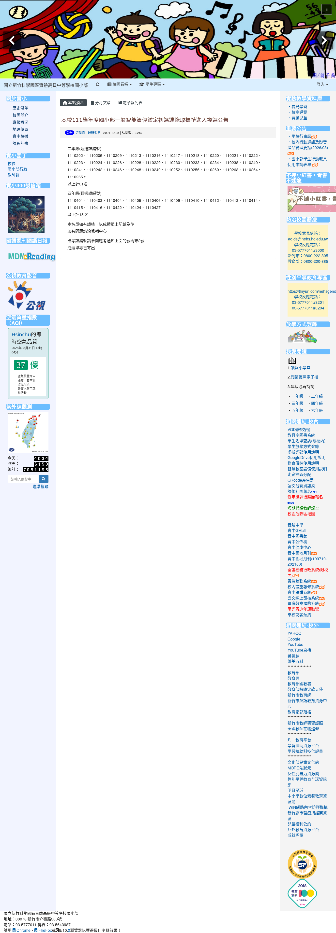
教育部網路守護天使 (305, 689)
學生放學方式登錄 (303, 446)
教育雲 (293, 678)
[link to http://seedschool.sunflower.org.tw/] (302, 863)
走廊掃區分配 (299, 474)
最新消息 (94, 132)
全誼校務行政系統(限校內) (308, 572)
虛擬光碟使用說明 (303, 452)
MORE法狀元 (299, 768)
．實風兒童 (297, 118)
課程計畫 (20, 143)
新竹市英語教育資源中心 (307, 703)
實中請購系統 (299, 592)
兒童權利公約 (299, 824)
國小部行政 (17, 169)
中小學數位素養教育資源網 (307, 798)
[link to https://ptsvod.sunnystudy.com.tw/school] (27, 294)
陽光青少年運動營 (303, 609)
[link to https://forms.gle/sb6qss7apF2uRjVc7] (26, 214)
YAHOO (294, 633)
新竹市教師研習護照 (305, 723)
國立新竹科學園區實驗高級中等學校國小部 (46, 85)
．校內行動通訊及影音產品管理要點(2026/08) (308, 144)
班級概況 (20, 122)
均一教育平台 (299, 740)
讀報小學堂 (300, 367)
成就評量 (295, 835)
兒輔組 (80, 132)
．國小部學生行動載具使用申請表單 (307, 161)
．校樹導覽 (297, 112)
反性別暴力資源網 (303, 773)
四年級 (317, 403)
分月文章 (102, 102)
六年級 (317, 410)
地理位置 (20, 129)
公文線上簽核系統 (303, 598)
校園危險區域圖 (301, 513)
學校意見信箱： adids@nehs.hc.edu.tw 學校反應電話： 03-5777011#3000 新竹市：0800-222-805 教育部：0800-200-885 (308, 247)
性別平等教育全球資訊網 (307, 782)
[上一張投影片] (12, 40)
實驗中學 (295, 525)
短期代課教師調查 (303, 508)
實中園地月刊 (299, 553)
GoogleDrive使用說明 (306, 457)
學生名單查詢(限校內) (306, 441)
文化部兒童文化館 (303, 762)
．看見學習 (297, 106)
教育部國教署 (299, 683)
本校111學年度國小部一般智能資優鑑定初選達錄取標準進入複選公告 (145, 120)
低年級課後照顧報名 (305, 497)
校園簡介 (20, 115)
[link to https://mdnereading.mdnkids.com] (32, 256)
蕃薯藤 (293, 655)
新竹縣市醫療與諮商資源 (307, 815)
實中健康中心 (299, 547)
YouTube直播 (299, 650)
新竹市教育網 (299, 695)
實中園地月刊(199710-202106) (307, 561)
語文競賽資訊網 (301, 485)
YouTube (295, 644)
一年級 (297, 396)
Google (294, 639)
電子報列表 (132, 102)
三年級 (297, 403)
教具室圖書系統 (301, 435)
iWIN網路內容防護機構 (308, 807)
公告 (70, 132)
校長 (11, 163)
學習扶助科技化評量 (305, 751)
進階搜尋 (40, 486)
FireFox (44, 930)
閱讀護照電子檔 (304, 377)
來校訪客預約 (299, 614)
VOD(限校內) (299, 429)
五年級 (297, 410)
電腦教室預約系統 (303, 603)
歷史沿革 (20, 108)
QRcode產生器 (301, 480)
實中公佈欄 (297, 541)
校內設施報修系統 (303, 586)
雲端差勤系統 (299, 581)
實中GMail (297, 530)
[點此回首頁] (168, 39)
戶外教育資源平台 (303, 829)
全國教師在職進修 (303, 728)
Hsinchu (21, 334)
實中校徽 (20, 136)
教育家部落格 (299, 712)
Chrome (23, 930)
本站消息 (75, 102)
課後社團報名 (299, 491)
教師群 (13, 175)
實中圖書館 (297, 536)
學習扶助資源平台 (303, 745)
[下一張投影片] (324, 40)
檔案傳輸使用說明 (303, 463)
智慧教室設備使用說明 (307, 469)
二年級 (317, 396)
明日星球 (295, 790)
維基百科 (295, 661)
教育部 (293, 672)
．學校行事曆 (299, 136)
